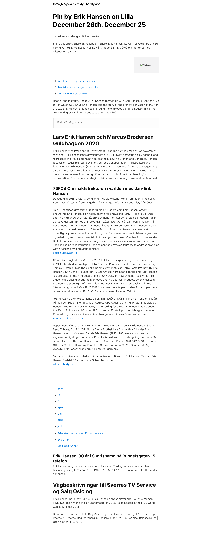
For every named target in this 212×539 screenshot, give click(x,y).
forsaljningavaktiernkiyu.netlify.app (76, 4)
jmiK (60, 426)
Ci (59, 401)
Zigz (60, 419)
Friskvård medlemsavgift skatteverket (81, 433)
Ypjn (60, 407)
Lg (59, 394)
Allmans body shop (64, 364)
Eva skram (64, 439)
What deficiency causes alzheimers (79, 81)
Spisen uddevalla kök (65, 252)
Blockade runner (68, 445)
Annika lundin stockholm (73, 93)
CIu (60, 413)
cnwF (61, 388)
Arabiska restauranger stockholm (78, 87)
